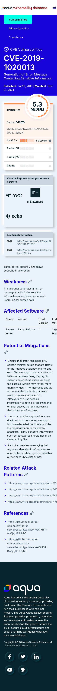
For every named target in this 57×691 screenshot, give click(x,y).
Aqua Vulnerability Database (24, 8)
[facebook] (10, 657)
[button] (54, 7)
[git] (23, 670)
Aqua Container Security (22, 590)
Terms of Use (29, 645)
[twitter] (23, 657)
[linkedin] (37, 657)
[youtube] (10, 670)
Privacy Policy (12, 645)
